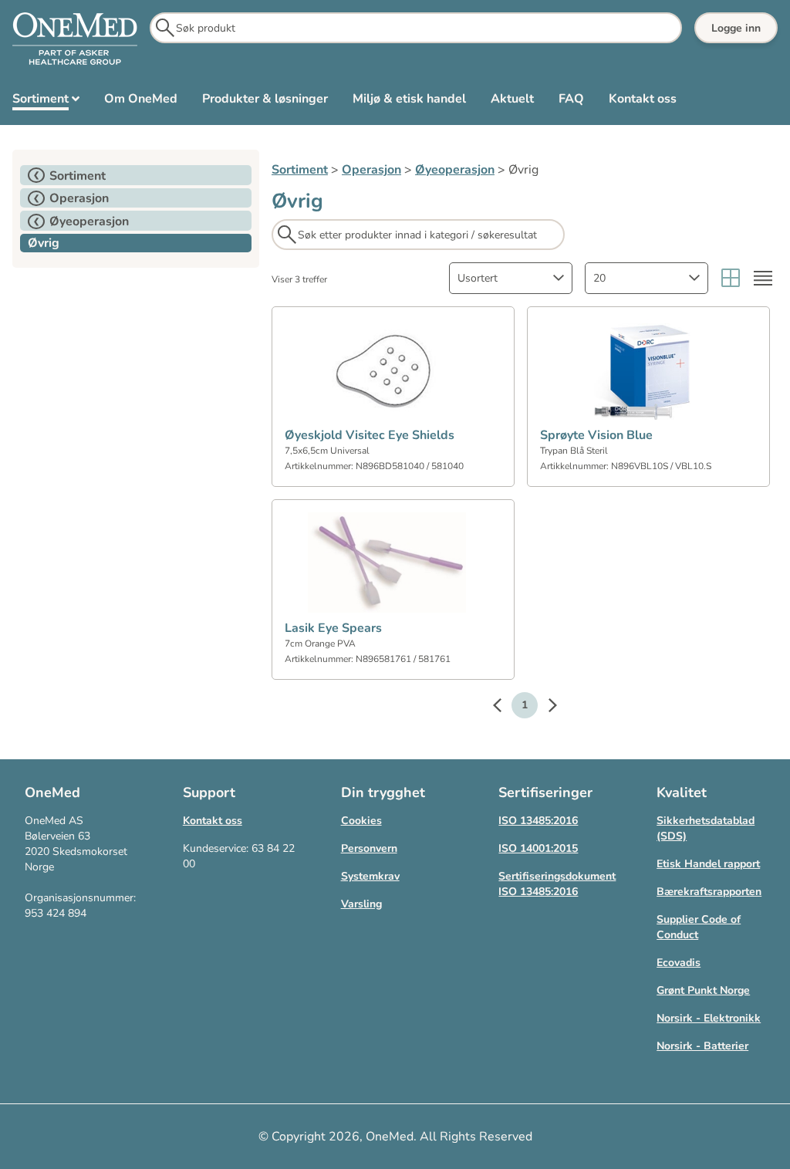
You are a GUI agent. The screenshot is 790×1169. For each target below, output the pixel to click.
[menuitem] (46, 102)
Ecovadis (679, 962)
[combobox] (510, 278)
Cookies (361, 820)
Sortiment (300, 169)
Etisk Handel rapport (708, 863)
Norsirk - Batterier (702, 1046)
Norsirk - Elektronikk (709, 1018)
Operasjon (371, 169)
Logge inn (736, 28)
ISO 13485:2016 (538, 820)
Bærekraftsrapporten (709, 891)
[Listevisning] (763, 278)
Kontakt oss (212, 820)
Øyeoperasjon (455, 169)
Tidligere (504, 707)
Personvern (369, 848)
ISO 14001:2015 (538, 848)
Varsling (361, 904)
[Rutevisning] (730, 278)
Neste (545, 707)
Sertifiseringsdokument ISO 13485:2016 (557, 884)
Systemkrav (370, 876)
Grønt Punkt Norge (703, 990)
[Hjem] (74, 39)
